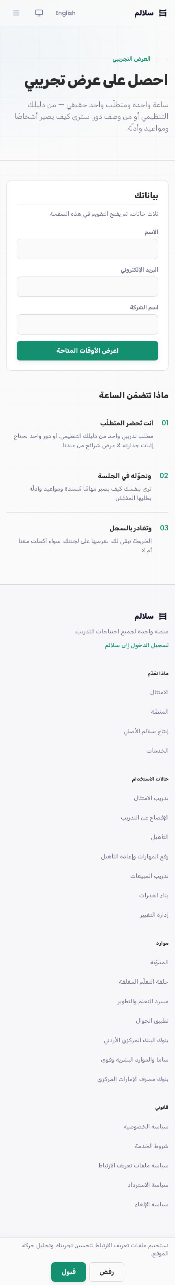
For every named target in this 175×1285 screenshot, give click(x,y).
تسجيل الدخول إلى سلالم (136, 645)
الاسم (151, 232)
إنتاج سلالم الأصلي (146, 731)
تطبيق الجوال (152, 1021)
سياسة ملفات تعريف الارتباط (133, 1165)
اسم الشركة (144, 307)
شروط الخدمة (151, 1146)
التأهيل (159, 837)
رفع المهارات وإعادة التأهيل (134, 856)
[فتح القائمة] (16, 13)
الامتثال (159, 692)
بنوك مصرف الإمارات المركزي (132, 1079)
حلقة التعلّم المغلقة (143, 982)
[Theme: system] (39, 13)
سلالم (144, 13)
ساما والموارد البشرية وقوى (134, 1059)
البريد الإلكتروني (139, 270)
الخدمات (157, 751)
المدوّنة (159, 962)
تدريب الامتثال (151, 798)
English (65, 13)
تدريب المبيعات (149, 876)
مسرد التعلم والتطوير (143, 1001)
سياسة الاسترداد (147, 1185)
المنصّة (159, 712)
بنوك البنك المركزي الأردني (136, 1040)
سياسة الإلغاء (151, 1204)
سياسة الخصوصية (146, 1126)
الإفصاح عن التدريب (144, 817)
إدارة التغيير (154, 915)
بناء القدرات (153, 895)
